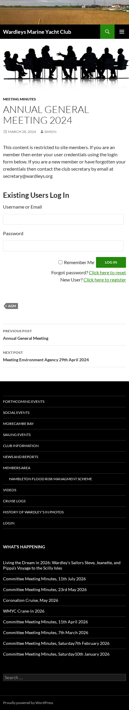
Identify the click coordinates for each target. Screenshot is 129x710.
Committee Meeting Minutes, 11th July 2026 (44, 578)
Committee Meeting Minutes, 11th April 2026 (45, 621)
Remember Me (79, 262)
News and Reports (20, 457)
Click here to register (104, 279)
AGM (12, 306)
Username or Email (22, 206)
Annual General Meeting (25, 335)
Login (8, 523)
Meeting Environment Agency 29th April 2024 (46, 356)
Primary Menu (122, 32)
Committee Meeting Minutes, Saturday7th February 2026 (56, 643)
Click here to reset (107, 272)
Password (13, 233)
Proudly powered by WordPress (28, 702)
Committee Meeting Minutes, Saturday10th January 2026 (56, 654)
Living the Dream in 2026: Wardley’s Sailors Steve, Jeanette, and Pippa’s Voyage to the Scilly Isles (62, 565)
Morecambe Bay (18, 423)
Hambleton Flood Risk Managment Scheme (50, 479)
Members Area (16, 468)
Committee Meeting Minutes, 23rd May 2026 (45, 589)
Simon (50, 131)
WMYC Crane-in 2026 (23, 610)
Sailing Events (17, 434)
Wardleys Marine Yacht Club (37, 31)
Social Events (16, 412)
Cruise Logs (14, 501)
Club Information (21, 445)
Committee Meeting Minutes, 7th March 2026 (45, 632)
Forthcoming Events (23, 401)
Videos (9, 490)
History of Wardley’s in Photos (33, 512)
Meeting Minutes (19, 99)
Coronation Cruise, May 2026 (30, 600)
